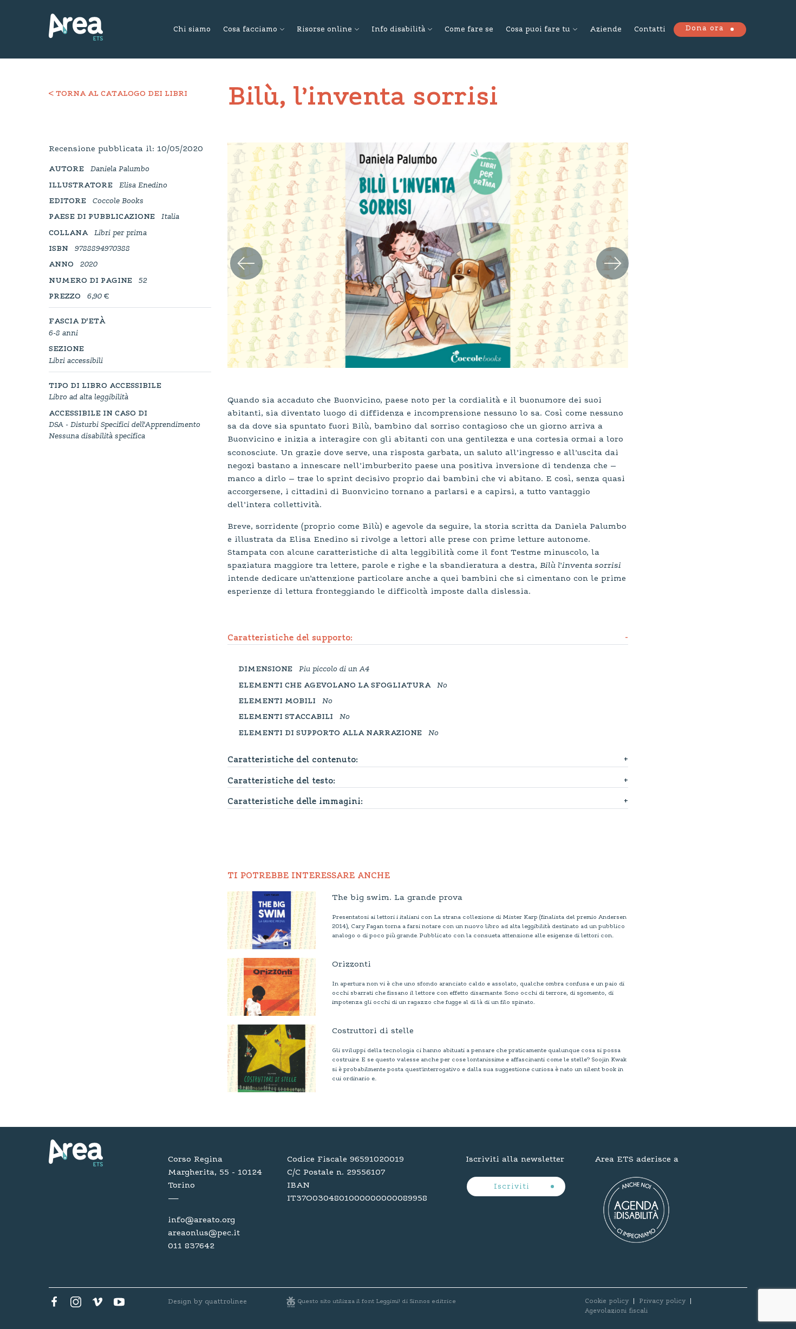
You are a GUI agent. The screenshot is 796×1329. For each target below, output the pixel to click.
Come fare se (469, 29)
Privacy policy (662, 1301)
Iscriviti (513, 1187)
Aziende (606, 29)
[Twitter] (75, 1304)
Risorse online (324, 29)
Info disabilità (398, 29)
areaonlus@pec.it (204, 1233)
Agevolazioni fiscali (616, 1311)
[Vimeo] (97, 1304)
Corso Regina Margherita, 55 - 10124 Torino (215, 1172)
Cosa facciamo (250, 29)
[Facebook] (54, 1304)
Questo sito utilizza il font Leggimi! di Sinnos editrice (377, 1301)
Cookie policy (607, 1301)
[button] (239, 251)
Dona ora (704, 28)
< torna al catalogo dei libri (118, 94)
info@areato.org (201, 1220)
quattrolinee (226, 1302)
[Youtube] (119, 1304)
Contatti (649, 29)
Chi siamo (192, 29)
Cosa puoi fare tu (538, 29)
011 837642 (191, 1246)
